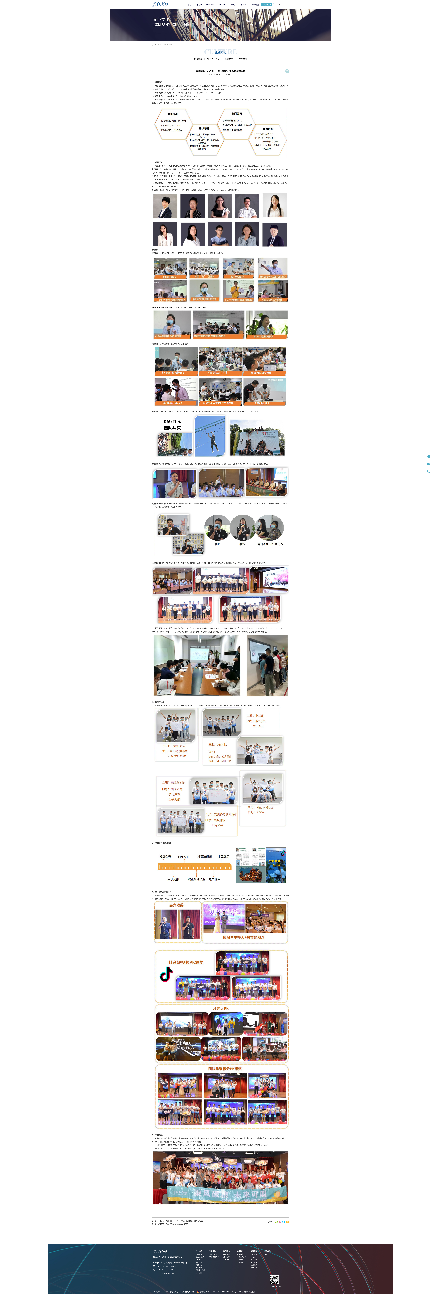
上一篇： (177, 1221)
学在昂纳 (169, 45)
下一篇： (170, 1224)
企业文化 (162, 45)
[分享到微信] (276, 1222)
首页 (189, 5)
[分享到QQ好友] (283, 1222)
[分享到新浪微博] (280, 1222)
